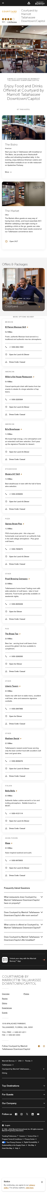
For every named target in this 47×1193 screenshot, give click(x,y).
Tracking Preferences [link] (9, 1136)
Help (16, 1148)
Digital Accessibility (30, 1142)
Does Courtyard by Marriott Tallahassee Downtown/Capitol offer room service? (22, 914)
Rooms (5, 999)
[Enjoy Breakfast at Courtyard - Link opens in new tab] (23, 289)
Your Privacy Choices (13, 1142)
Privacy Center (30, 1139)
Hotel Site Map (7, 1148)
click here (29, 1188)
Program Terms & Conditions (12, 1139)
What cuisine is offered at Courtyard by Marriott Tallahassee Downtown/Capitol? (22, 926)
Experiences (7, 1008)
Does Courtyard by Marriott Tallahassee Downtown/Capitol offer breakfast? (22, 938)
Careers (22, 1136)
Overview (5, 994)
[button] (28, 3)
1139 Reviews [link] (12, 22)
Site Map (31, 1145)
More (7, 172)
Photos (26, 994)
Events (4, 1013)
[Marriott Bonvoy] (38, 3)
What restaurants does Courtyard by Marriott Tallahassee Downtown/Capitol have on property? (21, 900)
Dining (4, 1003)
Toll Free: (14, 1032)
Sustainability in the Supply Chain (13, 1145)
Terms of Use (32, 1136)
